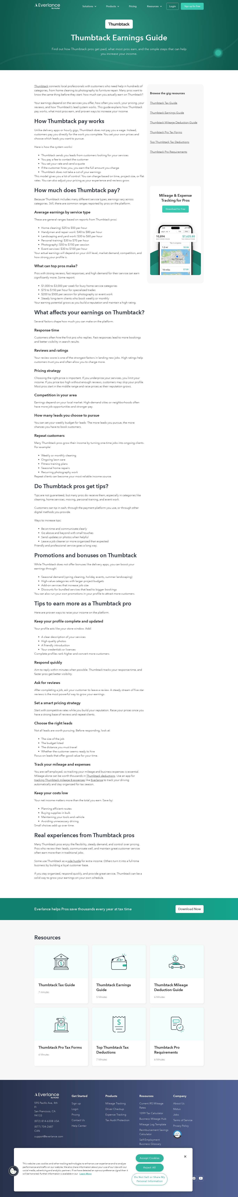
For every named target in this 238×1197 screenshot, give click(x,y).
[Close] (185, 1156)
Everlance (97, 780)
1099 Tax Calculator (151, 1113)
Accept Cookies (149, 1158)
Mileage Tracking (115, 1103)
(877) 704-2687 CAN (43, 1129)
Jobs (176, 1114)
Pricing (76, 1114)
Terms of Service (183, 1120)
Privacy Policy (181, 1126)
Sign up (76, 1103)
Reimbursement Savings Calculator (153, 1132)
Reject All (149, 1167)
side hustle (74, 861)
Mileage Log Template (152, 1124)
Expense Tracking (115, 1114)
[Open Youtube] (201, 1178)
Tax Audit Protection (117, 1120)
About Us (179, 1103)
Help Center (79, 1126)
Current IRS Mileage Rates (151, 1105)
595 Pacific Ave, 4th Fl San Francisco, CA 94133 (46, 1109)
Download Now (189, 909)
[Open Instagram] (194, 1178)
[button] (89, 6)
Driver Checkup (114, 1109)
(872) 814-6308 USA (46, 1121)
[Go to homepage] (47, 6)
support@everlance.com (48, 1136)
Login (75, 1109)
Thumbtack (41, 86)
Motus (177, 1109)
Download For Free (175, 209)
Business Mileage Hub (152, 1119)
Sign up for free (192, 6)
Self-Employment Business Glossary (150, 1142)
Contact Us (78, 1120)
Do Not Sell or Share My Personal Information (149, 1179)
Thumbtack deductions (100, 776)
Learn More (85, 1173)
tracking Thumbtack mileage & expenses (59, 780)
